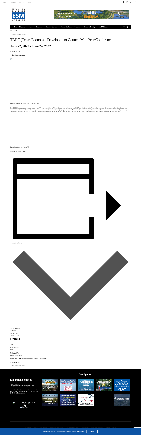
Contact (29, 2)
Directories (77, 27)
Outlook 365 (14, 333)
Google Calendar (15, 328)
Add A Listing (103, 27)
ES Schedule (29, 358)
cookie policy (80, 431)
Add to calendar (17, 243)
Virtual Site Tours (66, 27)
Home (15, 27)
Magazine (22, 27)
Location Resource (51, 27)
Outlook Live (14, 335)
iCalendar (13, 331)
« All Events (14, 30)
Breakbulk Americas (19, 55)
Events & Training (89, 27)
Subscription (13, 2)
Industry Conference (40, 358)
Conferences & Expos (17, 358)
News (30, 27)
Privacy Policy (111, 427)
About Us (21, 2)
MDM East (16, 51)
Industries (39, 27)
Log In (4, 2)
